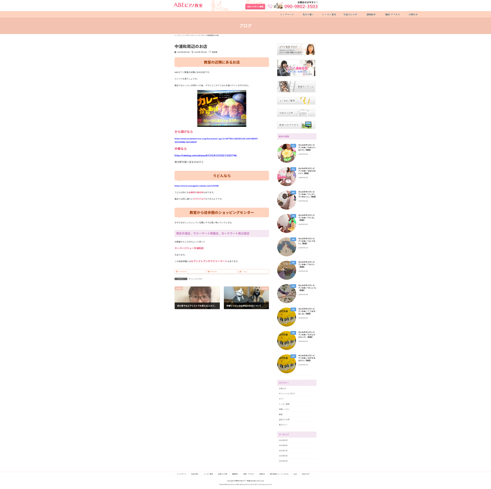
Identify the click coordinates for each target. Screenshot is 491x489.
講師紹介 (235, 474)
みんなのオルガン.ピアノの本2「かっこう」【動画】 (307, 287)
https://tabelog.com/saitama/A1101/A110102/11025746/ (206, 155)
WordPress (232, 484)
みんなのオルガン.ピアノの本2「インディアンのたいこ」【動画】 (307, 194)
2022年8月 (283, 445)
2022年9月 (283, 440)
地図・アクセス (248, 474)
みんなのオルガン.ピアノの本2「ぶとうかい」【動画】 (306, 241)
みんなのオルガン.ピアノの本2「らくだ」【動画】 (306, 217)
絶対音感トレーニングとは (279, 474)
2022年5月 (283, 461)
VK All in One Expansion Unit (262, 484)
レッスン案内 (208, 474)
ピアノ (281, 399)
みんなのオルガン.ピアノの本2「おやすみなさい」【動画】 (306, 358)
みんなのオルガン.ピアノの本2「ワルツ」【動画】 (306, 264)
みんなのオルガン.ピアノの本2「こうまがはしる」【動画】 (306, 311)
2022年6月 (283, 456)
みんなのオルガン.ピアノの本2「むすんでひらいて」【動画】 (306, 334)
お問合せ (262, 474)
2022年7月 (283, 450)
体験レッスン (284, 409)
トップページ (181, 474)
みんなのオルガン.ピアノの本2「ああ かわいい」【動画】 (307, 170)
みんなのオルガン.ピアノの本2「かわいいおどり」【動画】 (306, 147)
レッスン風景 (284, 404)
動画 (280, 414)
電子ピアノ (283, 425)
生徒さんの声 (284, 419)
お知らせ (282, 388)
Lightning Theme (245, 484)
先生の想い (195, 474)
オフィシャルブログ (195, 279)
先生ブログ (306, 474)
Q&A (295, 474)
